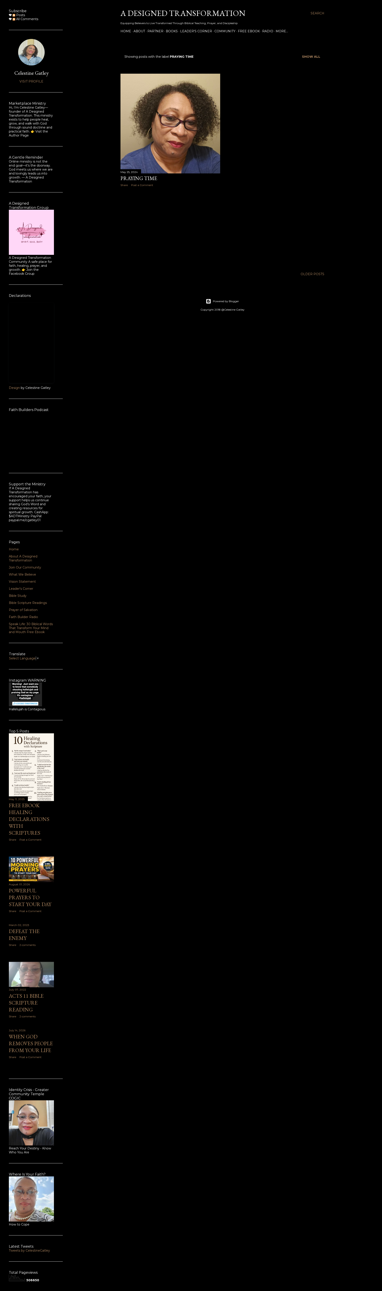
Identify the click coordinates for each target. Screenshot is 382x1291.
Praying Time (138, 178)
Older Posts (312, 274)
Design (14, 388)
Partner (155, 31)
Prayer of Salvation (23, 610)
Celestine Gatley (31, 72)
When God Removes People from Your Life (31, 1043)
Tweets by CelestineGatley (29, 1251)
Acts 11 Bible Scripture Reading (26, 1002)
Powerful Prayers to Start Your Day (30, 897)
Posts (20, 15)
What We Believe (22, 574)
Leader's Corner (196, 31)
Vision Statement (22, 582)
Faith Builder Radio (23, 617)
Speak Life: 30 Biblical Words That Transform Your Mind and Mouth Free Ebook (31, 628)
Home (125, 31)
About (139, 31)
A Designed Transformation (182, 13)
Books (172, 31)
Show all (311, 57)
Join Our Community (25, 567)
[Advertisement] (170, 229)
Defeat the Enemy (24, 934)
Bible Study (18, 596)
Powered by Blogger (226, 301)
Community (224, 31)
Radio (267, 31)
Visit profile (31, 81)
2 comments (27, 945)
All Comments (26, 19)
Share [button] (124, 185)
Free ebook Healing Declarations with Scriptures (29, 819)
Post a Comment (142, 185)
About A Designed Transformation (23, 558)
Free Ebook (249, 31)
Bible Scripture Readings (28, 603)
